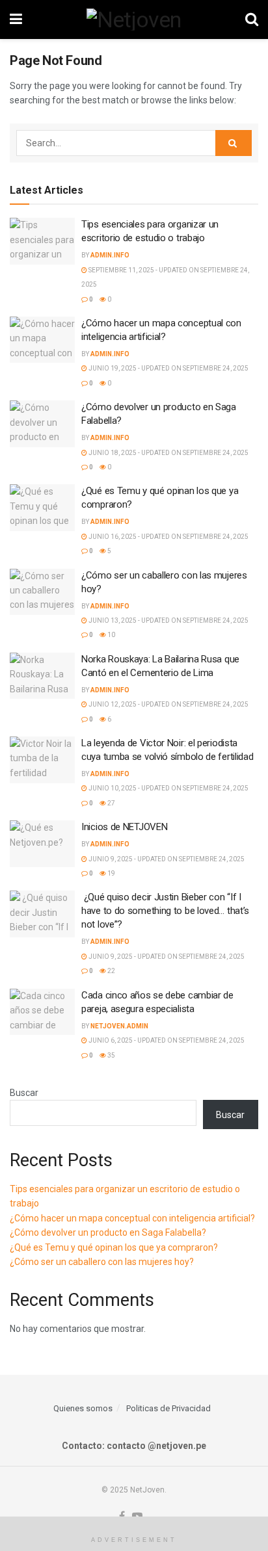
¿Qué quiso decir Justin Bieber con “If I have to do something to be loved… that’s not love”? (165, 910)
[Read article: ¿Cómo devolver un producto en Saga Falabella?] (42, 423)
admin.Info (109, 255)
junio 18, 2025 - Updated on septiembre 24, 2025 (167, 452)
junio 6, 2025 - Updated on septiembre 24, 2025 (166, 1040)
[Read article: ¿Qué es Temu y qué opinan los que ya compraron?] (42, 507)
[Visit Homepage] (134, 19)
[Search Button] (251, 19)
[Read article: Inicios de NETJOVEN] (42, 843)
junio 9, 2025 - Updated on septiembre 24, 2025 (166, 859)
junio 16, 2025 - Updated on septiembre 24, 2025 (167, 536)
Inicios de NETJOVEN (124, 827)
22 (110, 970)
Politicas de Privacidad (168, 1408)
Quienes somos (83, 1408)
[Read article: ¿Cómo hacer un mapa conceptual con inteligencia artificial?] (42, 340)
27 (110, 803)
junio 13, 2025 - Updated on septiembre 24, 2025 (167, 620)
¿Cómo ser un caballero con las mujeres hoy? (102, 1262)
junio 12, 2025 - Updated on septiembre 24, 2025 (167, 704)
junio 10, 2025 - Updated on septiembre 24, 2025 (167, 788)
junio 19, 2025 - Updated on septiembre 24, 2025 (167, 368)
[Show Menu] (16, 19)
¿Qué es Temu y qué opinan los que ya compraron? (114, 1247)
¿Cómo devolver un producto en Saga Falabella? (108, 1232)
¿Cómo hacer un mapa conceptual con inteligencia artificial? (132, 1218)
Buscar (24, 1093)
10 (110, 634)
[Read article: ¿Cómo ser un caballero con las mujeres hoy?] (42, 592)
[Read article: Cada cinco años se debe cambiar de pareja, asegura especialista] (42, 1012)
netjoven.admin (119, 1026)
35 (110, 1055)
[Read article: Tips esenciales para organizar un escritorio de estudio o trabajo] (42, 241)
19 (110, 873)
